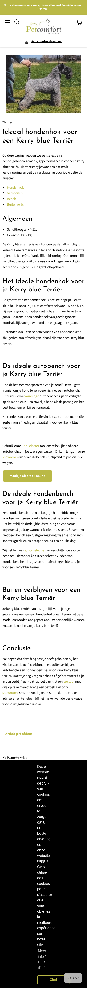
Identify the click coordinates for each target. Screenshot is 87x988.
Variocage (31, 396)
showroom (10, 457)
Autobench (15, 193)
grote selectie (34, 550)
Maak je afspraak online (27, 475)
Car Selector (30, 446)
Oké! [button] (53, 980)
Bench (11, 198)
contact (68, 681)
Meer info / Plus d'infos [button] (43, 959)
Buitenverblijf (16, 204)
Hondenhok (15, 187)
